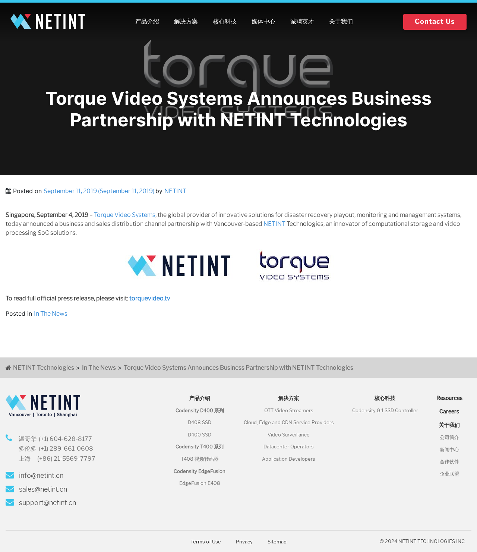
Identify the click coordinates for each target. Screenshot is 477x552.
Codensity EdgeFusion (199, 471)
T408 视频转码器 (200, 459)
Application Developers (288, 459)
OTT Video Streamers (288, 410)
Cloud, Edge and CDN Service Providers (289, 422)
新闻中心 (449, 449)
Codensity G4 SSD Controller (385, 410)
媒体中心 (263, 21)
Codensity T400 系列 (200, 447)
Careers (449, 411)
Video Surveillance (289, 435)
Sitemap (277, 542)
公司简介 (449, 437)
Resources (449, 398)
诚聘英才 (302, 21)
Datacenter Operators (288, 447)
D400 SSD (199, 435)
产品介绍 (147, 21)
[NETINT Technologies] (47, 21)
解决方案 (186, 21)
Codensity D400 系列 (200, 410)
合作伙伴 (449, 461)
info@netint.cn (40, 475)
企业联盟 (449, 474)
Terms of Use (205, 542)
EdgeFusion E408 (199, 483)
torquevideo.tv (149, 298)
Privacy (244, 542)
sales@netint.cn (42, 489)
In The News (50, 313)
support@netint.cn (47, 503)
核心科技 (225, 21)
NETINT (175, 191)
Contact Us (435, 22)
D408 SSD (199, 422)
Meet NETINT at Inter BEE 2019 (49, 341)
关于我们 (341, 21)
